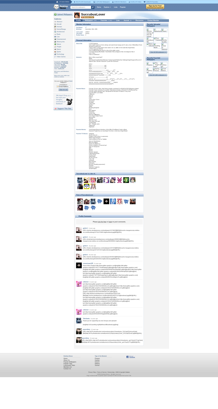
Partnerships (111, 372)
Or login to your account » (155, 9)
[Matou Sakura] (150, 46)
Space (59, 49)
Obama (97, 363)
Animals (59, 27)
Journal (127, 20)
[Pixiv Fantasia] (157, 40)
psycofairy (86, 329)
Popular (123, 7)
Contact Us (67, 369)
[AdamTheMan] (126, 180)
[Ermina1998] (80, 208)
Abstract (59, 22)
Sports (59, 52)
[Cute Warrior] (164, 70)
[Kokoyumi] (133, 180)
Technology (60, 54)
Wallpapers (91, 20)
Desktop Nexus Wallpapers (60, 7)
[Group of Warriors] (164, 49)
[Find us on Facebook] (130, 358)
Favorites (106, 20)
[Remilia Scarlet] (164, 42)
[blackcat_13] (113, 180)
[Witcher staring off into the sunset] (150, 36)
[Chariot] (164, 31)
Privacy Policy (92, 372)
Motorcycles (61, 42)
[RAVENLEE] (133, 201)
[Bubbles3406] (93, 208)
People (59, 47)
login (110, 222)
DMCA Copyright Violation (123, 372)
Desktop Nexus (105, 374)
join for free (102, 222)
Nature (59, 44)
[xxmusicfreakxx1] (80, 186)
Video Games (61, 57)
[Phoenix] (150, 65)
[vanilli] (93, 186)
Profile (78, 20)
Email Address (63, 84)
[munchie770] (113, 201)
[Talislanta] (80, 180)
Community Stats (69, 365)
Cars (58, 37)
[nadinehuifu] (157, 31)
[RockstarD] (87, 208)
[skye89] (106, 180)
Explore (106, 7)
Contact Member (153, 20)
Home (99, 7)
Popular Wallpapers (70, 362)
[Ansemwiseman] (87, 186)
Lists (115, 7)
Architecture (61, 32)
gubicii (85, 228)
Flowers (97, 358)
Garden (97, 360)
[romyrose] (100, 201)
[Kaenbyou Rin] (150, 42)
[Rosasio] (87, 201)
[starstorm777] (80, 201)
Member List (68, 367)
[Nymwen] (119, 201)
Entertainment (61, 39)
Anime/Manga (61, 29)
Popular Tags (68, 363)
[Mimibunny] (119, 180)
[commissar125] (106, 201)
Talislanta (86, 318)
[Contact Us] (63, 104)
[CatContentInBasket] (126, 201)
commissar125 (88, 263)
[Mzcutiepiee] (93, 180)
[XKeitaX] (87, 180)
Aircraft (59, 24)
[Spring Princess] (157, 70)
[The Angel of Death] (157, 66)
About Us (67, 360)
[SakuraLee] (100, 180)
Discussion (139, 20)
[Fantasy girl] (164, 66)
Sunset (97, 365)
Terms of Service (102, 372)
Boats (59, 34)
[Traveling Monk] (157, 47)
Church (97, 362)
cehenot (85, 282)
